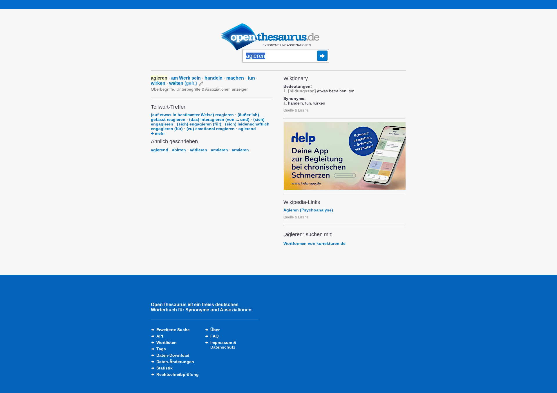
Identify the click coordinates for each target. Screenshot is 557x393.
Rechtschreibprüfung (177, 374)
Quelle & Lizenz (295, 110)
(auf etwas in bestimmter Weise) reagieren (192, 114)
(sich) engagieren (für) (199, 124)
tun (251, 78)
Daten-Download (172, 355)
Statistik (164, 368)
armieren (240, 150)
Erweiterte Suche (173, 329)
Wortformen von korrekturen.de (314, 243)
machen (235, 78)
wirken (158, 83)
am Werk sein (186, 78)
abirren (179, 150)
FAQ (214, 336)
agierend (247, 128)
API (159, 336)
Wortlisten (166, 342)
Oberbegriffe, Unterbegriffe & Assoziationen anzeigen (200, 89)
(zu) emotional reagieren (211, 128)
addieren (198, 150)
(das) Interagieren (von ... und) (219, 119)
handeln (214, 78)
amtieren (219, 150)
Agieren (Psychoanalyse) (308, 210)
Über (215, 329)
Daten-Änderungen (175, 361)
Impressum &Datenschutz (223, 344)
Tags (161, 349)
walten (183, 83)
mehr (159, 133)
